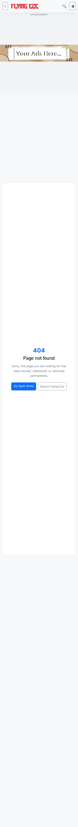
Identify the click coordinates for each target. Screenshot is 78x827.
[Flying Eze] (24, 6)
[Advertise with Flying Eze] (39, 53)
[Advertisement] (39, 135)
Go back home (24, 386)
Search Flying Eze (52, 386)
